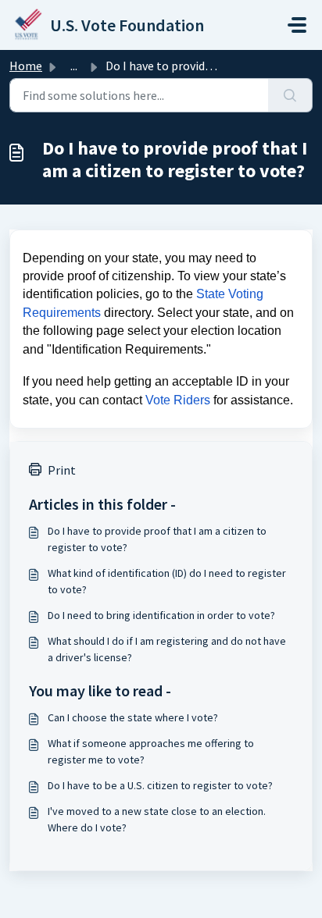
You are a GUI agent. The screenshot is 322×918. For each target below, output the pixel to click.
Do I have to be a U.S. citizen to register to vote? (160, 785)
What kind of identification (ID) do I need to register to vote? (167, 581)
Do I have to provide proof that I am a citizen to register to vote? (157, 539)
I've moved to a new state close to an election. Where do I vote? (157, 819)
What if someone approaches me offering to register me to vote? (151, 751)
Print (62, 470)
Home (25, 65)
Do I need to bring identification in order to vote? (161, 615)
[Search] (290, 95)
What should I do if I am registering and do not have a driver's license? (167, 649)
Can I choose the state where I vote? (133, 717)
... (73, 65)
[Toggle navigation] (297, 25)
